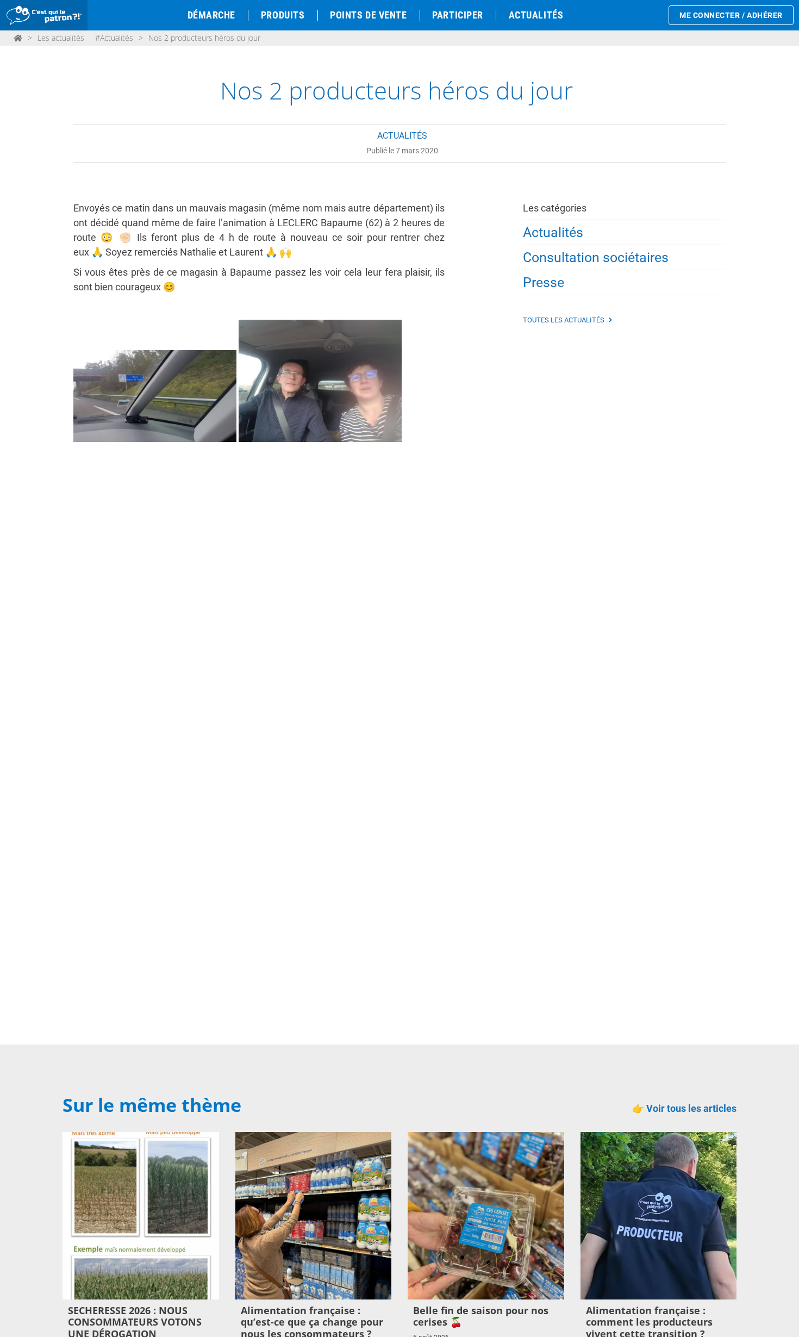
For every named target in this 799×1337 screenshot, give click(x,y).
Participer (457, 15)
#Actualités (114, 38)
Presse (543, 282)
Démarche (211, 15)
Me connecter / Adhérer (731, 15)
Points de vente (368, 15)
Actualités (536, 15)
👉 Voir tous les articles (684, 1108)
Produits (282, 15)
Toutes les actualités (564, 320)
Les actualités (61, 38)
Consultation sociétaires (596, 257)
